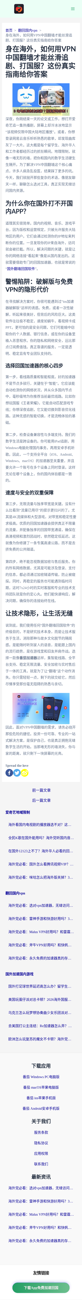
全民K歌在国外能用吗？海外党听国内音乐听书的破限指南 (41, 838)
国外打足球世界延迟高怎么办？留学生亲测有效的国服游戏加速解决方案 (41, 986)
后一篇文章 (41, 800)
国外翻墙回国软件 (21, 269)
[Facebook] (9, 773)
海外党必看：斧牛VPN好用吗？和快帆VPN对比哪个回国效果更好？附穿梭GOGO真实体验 (41, 945)
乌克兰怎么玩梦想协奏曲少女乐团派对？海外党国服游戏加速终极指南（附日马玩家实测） (41, 1013)
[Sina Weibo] (24, 773)
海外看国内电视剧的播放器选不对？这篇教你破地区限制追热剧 (41, 825)
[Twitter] (17, 773)
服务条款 (41, 1132)
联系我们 (41, 1164)
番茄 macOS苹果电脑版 (41, 1087)
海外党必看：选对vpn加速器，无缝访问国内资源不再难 (41, 905)
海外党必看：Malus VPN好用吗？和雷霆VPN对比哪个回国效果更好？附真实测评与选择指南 (41, 932)
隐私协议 (41, 1143)
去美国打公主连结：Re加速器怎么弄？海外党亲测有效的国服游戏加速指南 (41, 1026)
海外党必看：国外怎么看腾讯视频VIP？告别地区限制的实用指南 (41, 864)
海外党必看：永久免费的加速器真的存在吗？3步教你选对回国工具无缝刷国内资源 (41, 958)
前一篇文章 (41, 790)
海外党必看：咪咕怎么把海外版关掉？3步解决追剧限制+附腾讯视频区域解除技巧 (41, 877)
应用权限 (41, 1153)
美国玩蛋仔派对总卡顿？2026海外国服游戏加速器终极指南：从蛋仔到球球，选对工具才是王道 (41, 999)
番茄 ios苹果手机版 (41, 1098)
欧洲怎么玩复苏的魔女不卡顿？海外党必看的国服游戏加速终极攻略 (41, 1039)
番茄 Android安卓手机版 (41, 1108)
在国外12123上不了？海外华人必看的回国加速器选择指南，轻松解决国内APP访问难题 (41, 851)
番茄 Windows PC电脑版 (41, 1077)
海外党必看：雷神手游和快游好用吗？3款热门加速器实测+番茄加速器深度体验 (41, 919)
